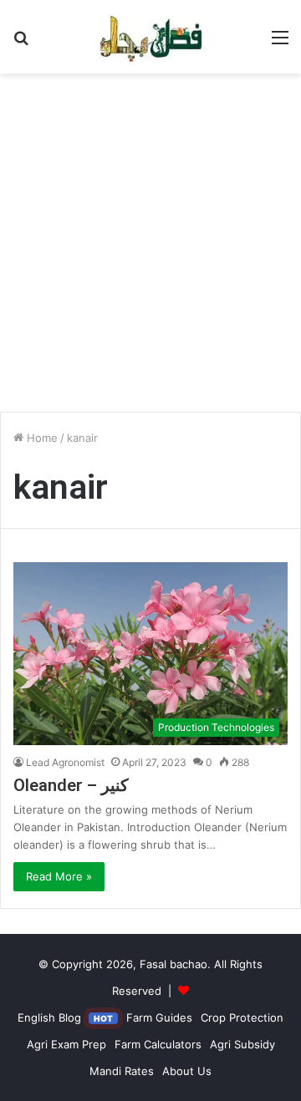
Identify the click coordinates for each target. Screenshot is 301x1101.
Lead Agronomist (65, 762)
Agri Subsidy (242, 1044)
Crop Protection (242, 1017)
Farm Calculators (158, 1044)
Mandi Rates (121, 1071)
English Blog (65, 1017)
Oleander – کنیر (71, 785)
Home (40, 437)
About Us (187, 1071)
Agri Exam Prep (66, 1044)
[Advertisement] (150, 249)
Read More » (59, 876)
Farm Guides (159, 1017)
